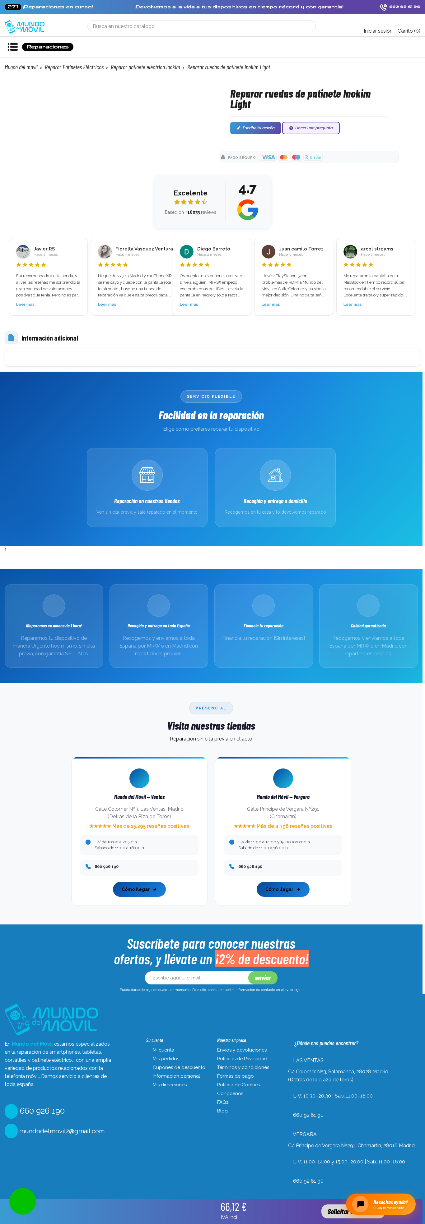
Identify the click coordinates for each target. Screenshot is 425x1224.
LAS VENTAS (308, 1060)
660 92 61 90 (308, 1115)
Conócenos (230, 1093)
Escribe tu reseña (259, 128)
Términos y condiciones (243, 1067)
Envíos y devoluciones (242, 1050)
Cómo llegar (136, 889)
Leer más (25, 304)
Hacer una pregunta (314, 128)
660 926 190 (41, 1111)
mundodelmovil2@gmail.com (61, 1131)
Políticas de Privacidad (242, 1058)
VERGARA (305, 1134)
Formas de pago (235, 1076)
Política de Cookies (238, 1085)
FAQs (222, 1102)
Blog (222, 1111)
